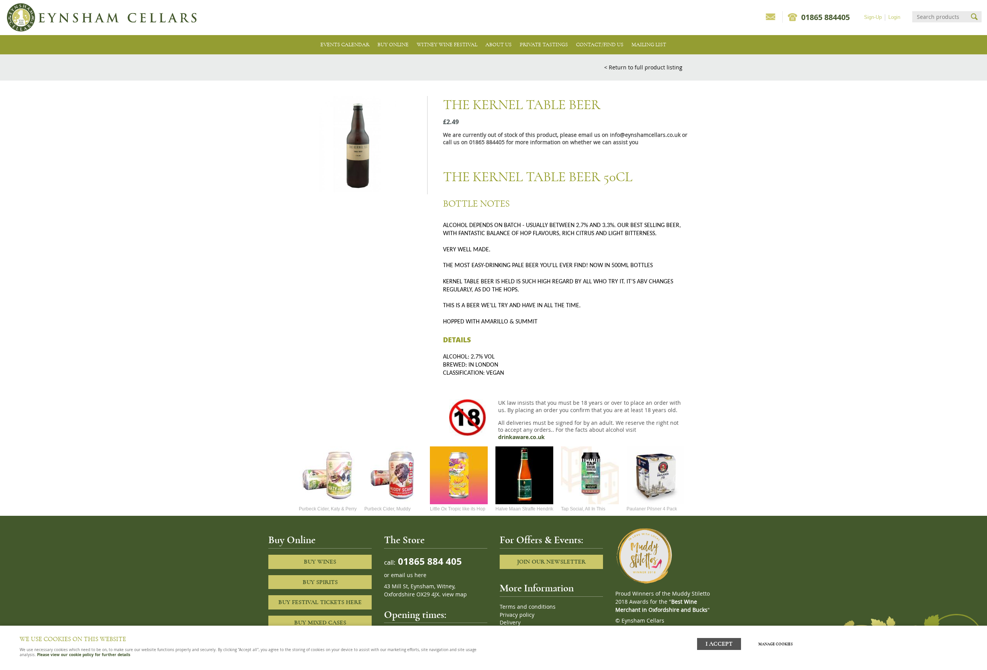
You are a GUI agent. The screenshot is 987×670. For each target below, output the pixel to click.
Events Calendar (344, 44)
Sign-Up (873, 17)
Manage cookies (775, 644)
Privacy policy (517, 614)
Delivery (510, 622)
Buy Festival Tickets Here (320, 602)
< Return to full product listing (643, 67)
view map (454, 594)
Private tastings (544, 44)
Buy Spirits (320, 582)
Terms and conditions (528, 606)
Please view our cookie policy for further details (83, 654)
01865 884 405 (429, 561)
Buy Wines (320, 562)
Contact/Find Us (599, 44)
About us (498, 44)
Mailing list (649, 44)
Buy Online (393, 44)
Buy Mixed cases (320, 622)
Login (894, 17)
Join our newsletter (551, 562)
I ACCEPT (719, 644)
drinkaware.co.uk (521, 437)
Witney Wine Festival (447, 44)
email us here (408, 575)
